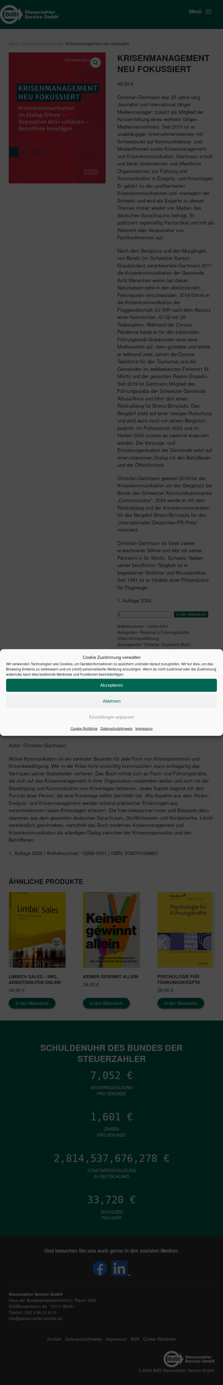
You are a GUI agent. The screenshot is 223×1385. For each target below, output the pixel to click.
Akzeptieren (111, 685)
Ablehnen (112, 701)
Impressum (144, 728)
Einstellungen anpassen (111, 717)
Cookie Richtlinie (84, 728)
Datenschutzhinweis (116, 728)
